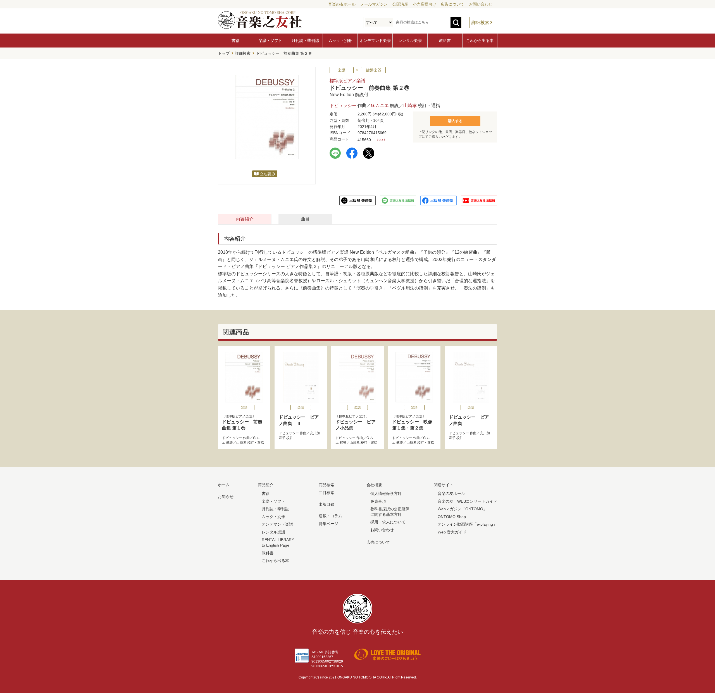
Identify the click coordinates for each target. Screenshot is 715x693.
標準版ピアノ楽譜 (347, 80)
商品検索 (326, 485)
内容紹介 (245, 219)
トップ (224, 53)
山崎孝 (410, 105)
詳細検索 (480, 22)
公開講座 (400, 4)
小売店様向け (424, 4)
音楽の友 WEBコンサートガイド (467, 501)
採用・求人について (388, 522)
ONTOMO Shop (452, 516)
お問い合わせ (480, 4)
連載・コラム (330, 516)
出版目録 (326, 504)
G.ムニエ (380, 105)
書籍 (235, 40)
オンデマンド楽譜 (375, 40)
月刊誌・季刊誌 (305, 40)
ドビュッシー (343, 105)
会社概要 (374, 485)
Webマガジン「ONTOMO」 (462, 509)
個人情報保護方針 (386, 493)
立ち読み (267, 174)
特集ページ (328, 523)
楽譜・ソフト (270, 40)
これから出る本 (480, 40)
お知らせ (225, 496)
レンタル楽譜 (410, 40)
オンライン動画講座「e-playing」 (467, 524)
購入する (455, 121)
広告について (452, 4)
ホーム (224, 485)
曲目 (305, 219)
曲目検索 (326, 492)
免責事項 (378, 501)
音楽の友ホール (342, 4)
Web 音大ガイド (452, 532)
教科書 (445, 40)
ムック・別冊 (340, 40)
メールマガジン (374, 4)
